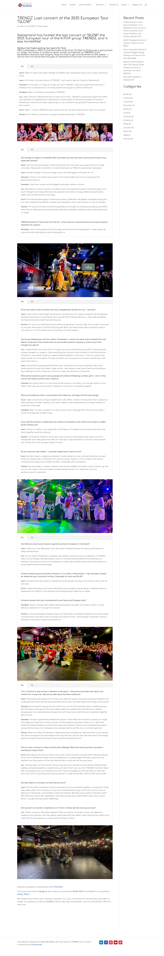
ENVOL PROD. (23, 894)
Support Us (137, 5)
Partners (127, 139)
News (125, 135)
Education (127, 105)
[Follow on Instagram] (111, 942)
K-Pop (39, 26)
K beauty (127, 116)
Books (126, 94)
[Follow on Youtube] (116, 942)
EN (22, 66)
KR (32, 66)
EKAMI (75, 942)
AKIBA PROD (78, 891)
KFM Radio (58, 887)
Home (64, 5)
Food (125, 113)
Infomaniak (37, 945)
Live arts (127, 128)
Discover (100, 5)
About (124, 5)
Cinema (126, 98)
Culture (126, 102)
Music (45, 26)
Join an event (85, 5)
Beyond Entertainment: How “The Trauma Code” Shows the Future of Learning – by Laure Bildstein (133, 67)
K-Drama (127, 120)
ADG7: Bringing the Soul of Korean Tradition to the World (134, 43)
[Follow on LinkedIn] (101, 942)
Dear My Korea (47, 942)
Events (73, 5)
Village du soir (45, 891)
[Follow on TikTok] (120, 942)
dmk (22, 26)
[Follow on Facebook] (106, 942)
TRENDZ (49, 902)
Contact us (113, 5)
